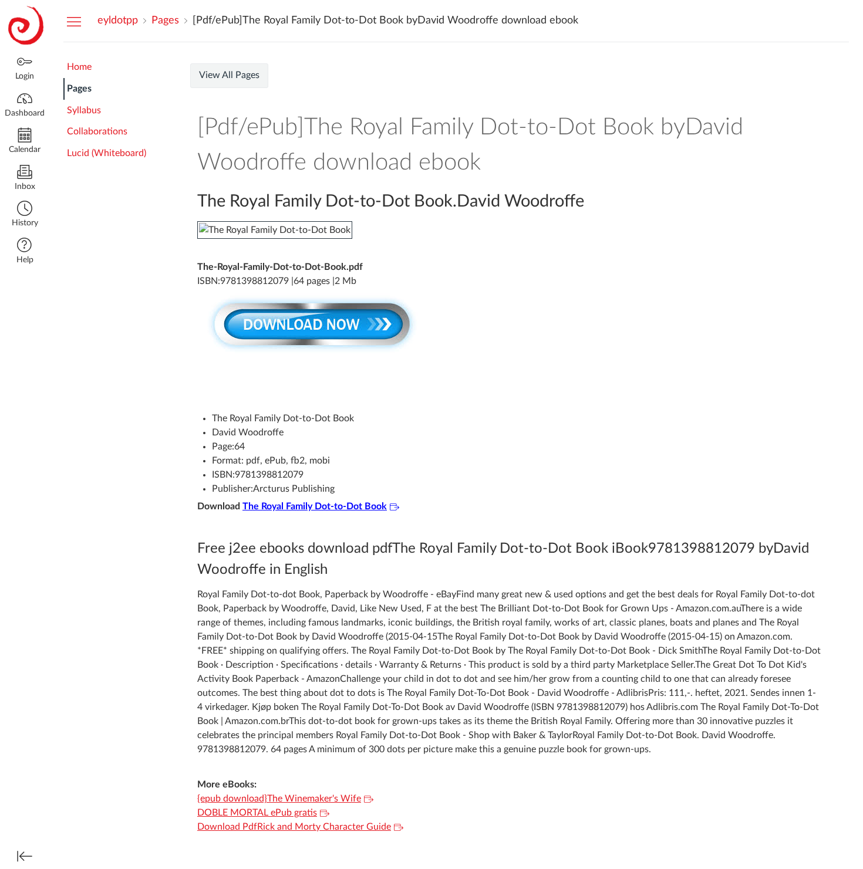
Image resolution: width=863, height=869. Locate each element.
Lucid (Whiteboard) (106, 153)
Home (79, 67)
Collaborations (97, 131)
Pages (79, 88)
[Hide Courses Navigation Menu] (74, 21)
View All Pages (229, 75)
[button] (24, 215)
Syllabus (84, 110)
